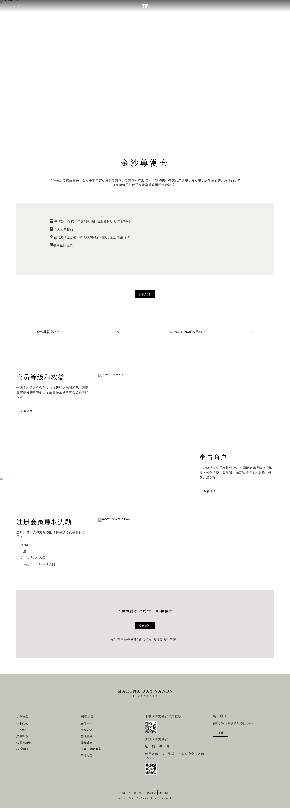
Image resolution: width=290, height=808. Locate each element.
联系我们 (22, 749)
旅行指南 (86, 723)
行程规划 (86, 730)
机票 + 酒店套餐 (91, 749)
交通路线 (86, 736)
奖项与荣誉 (23, 742)
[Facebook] (154, 747)
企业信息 (22, 723)
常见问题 (86, 755)
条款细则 (163, 793)
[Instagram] (147, 747)
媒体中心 (22, 736)
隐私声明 (138, 793)
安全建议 (151, 793)
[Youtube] (161, 747)
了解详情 (124, 221)
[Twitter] (168, 747)
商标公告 (126, 793)
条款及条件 (161, 639)
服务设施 (86, 742)
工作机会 (22, 730)
